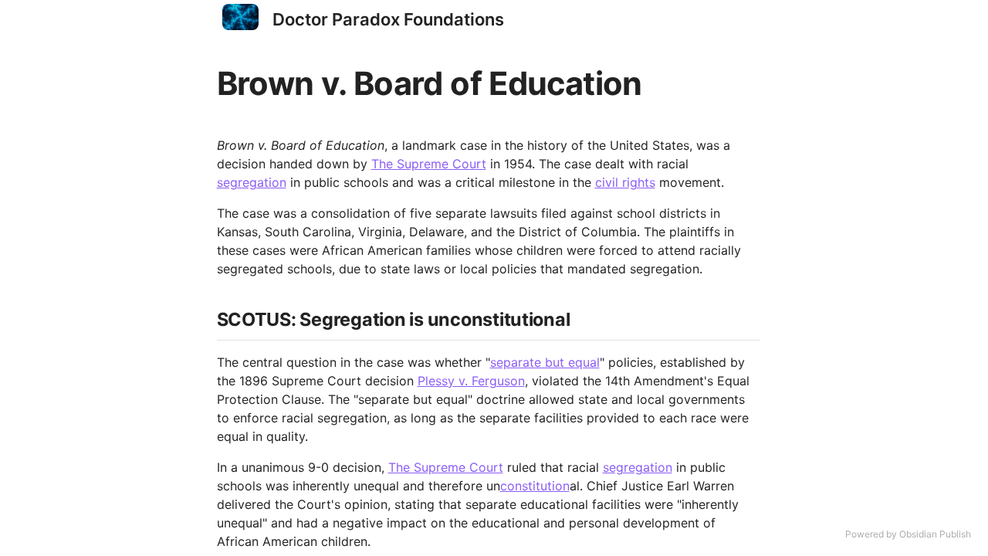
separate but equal (545, 362)
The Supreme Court (428, 163)
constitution (535, 485)
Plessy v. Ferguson (471, 380)
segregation (251, 182)
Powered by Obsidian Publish (908, 534)
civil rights (625, 182)
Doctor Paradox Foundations (388, 19)
